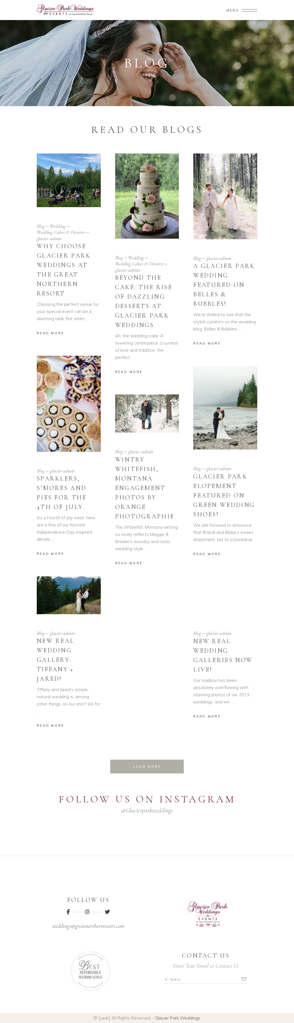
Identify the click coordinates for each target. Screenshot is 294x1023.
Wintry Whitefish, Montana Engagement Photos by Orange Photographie (145, 488)
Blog (41, 226)
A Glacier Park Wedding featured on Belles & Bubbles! (224, 285)
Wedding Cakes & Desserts (61, 232)
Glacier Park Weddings (177, 1018)
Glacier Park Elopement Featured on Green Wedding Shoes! (224, 495)
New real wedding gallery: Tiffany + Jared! (55, 659)
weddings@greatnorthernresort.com (88, 926)
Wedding (57, 226)
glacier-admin (49, 238)
